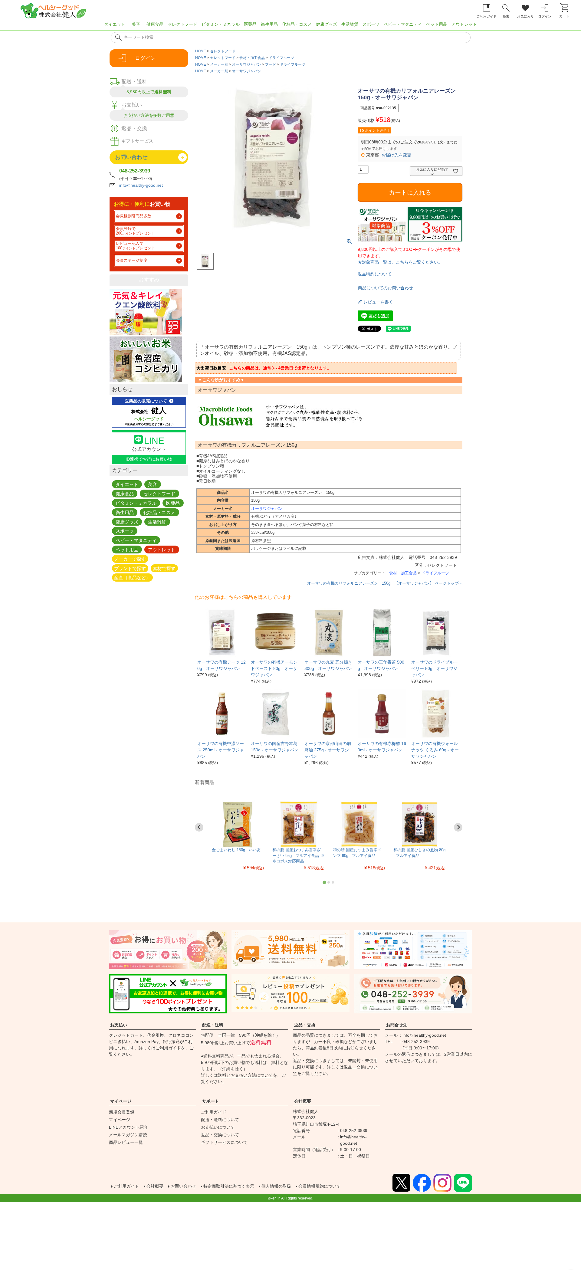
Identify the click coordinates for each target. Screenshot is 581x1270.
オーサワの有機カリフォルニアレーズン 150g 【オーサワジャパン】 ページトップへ (384, 583)
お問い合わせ (183, 1186)
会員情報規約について (319, 1186)
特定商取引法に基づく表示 (228, 1186)
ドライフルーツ (281, 58)
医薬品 (250, 24)
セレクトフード (182, 24)
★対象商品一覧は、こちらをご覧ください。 (400, 262)
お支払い (118, 1024)
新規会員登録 (121, 1112)
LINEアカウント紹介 (128, 1127)
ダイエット (114, 24)
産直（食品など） (132, 577)
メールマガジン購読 (128, 1134)
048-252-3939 (134, 171)
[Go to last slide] (199, 827)
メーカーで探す (130, 558)
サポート (210, 1101)
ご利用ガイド (168, 1047)
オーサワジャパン (246, 64)
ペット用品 (436, 24)
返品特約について (375, 273)
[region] (290, 26)
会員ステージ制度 (131, 260)
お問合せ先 (396, 1024)
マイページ (120, 1101)
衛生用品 (269, 24)
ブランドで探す (130, 568)
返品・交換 (304, 1024)
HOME (200, 51)
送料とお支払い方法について (245, 1075)
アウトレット (464, 24)
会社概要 (302, 1101)
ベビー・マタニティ (403, 24)
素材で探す (164, 568)
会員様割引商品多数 (133, 216)
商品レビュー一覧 (126, 1142)
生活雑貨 (349, 24)
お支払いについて (218, 1127)
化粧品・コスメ (297, 24)
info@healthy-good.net (141, 185)
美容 (136, 24)
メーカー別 (219, 64)
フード (270, 64)
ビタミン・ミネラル (221, 24)
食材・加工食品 (252, 58)
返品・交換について (220, 1134)
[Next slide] (458, 827)
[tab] (324, 882)
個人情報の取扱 (276, 1186)
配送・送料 (212, 1024)
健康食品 (154, 24)
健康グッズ (326, 24)
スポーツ (371, 24)
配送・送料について (220, 1119)
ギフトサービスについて (224, 1142)
